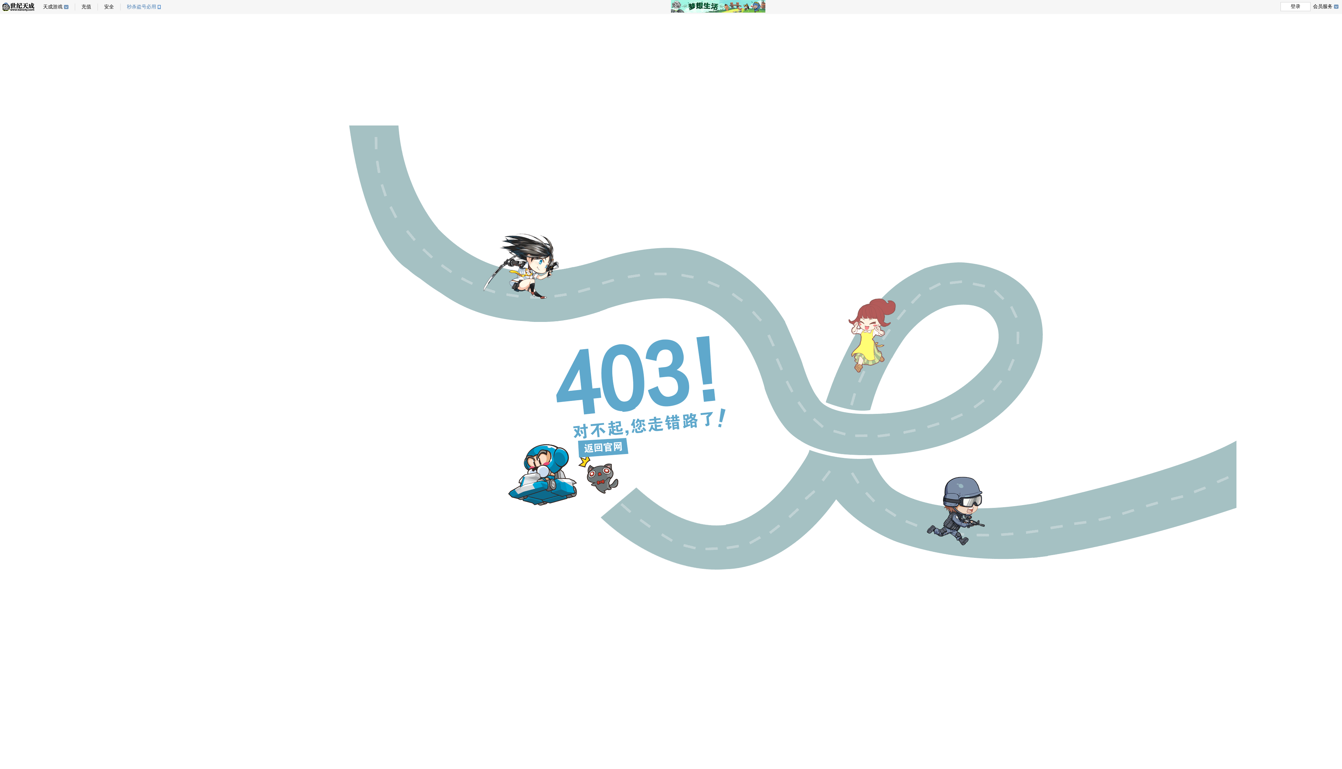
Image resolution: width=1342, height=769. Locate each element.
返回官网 (603, 448)
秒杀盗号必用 (141, 6)
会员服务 (1323, 6)
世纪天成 (18, 6)
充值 (86, 6)
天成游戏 (53, 6)
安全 (109, 6)
